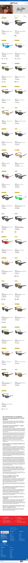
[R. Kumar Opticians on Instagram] (6, 543)
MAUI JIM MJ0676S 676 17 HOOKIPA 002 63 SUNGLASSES (20, 54)
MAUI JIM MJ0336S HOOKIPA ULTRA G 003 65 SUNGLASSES (7, 341)
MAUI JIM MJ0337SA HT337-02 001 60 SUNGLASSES (20, 77)
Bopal (11, 550)
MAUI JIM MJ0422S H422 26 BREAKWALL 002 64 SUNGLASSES (7, 271)
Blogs (10, 534)
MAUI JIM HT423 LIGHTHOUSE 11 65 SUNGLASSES (19, 100)
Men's (20, 533)
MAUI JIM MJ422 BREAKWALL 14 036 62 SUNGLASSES (7, 31)
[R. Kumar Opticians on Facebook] (4, 543)
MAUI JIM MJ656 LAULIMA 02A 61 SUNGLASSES (19, 250)
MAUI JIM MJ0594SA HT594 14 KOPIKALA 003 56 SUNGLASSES (7, 317)
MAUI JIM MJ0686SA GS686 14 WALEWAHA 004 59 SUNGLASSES (19, 227)
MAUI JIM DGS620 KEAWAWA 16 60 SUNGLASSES (19, 164)
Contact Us (11, 535)
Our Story (11, 533)
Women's (20, 534)
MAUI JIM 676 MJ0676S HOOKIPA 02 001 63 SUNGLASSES (7, 404)
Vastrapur (11, 557)
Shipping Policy (12, 540)
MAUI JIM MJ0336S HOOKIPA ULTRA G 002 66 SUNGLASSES (20, 317)
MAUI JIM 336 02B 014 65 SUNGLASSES (20, 361)
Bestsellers (20, 538)
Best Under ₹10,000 (22, 539)
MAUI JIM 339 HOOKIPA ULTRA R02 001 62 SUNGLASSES (20, 121)
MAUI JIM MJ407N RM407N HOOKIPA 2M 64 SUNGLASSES (7, 250)
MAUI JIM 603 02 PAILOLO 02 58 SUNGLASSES (19, 185)
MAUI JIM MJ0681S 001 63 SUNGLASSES (20, 31)
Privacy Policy (12, 538)
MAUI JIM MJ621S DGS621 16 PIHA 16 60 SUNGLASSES (7, 121)
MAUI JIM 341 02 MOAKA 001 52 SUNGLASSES (6, 164)
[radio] (16, 35)
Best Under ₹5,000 (21, 540)
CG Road (11, 551)
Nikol (10, 554)
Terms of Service (12, 539)
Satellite (11, 555)
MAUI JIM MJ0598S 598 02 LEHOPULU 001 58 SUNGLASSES (7, 294)
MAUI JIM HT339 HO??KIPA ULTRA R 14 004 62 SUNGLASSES (20, 142)
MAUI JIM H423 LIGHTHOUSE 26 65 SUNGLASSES (6, 362)
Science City (11, 556)
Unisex (20, 535)
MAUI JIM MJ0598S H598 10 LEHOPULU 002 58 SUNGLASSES (20, 294)
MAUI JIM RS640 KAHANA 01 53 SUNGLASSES (6, 185)
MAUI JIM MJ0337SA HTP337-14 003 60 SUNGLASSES (7, 77)
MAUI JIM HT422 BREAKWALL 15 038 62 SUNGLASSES (7, 142)
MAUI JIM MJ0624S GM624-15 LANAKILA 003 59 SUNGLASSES (20, 206)
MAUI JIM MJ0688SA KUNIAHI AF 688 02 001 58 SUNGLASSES (7, 227)
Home (2, 5)
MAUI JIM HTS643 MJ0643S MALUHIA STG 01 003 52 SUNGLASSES (7, 383)
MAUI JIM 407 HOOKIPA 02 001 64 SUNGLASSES (6, 100)
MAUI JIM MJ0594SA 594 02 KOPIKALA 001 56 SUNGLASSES (20, 271)
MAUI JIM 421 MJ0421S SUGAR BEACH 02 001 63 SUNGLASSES (20, 383)
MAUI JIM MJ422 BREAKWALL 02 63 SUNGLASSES (19, 341)
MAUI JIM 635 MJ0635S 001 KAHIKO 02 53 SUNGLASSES (7, 206)
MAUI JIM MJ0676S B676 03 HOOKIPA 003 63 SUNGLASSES (7, 54)
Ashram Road (12, 549)
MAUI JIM (3, 30)
